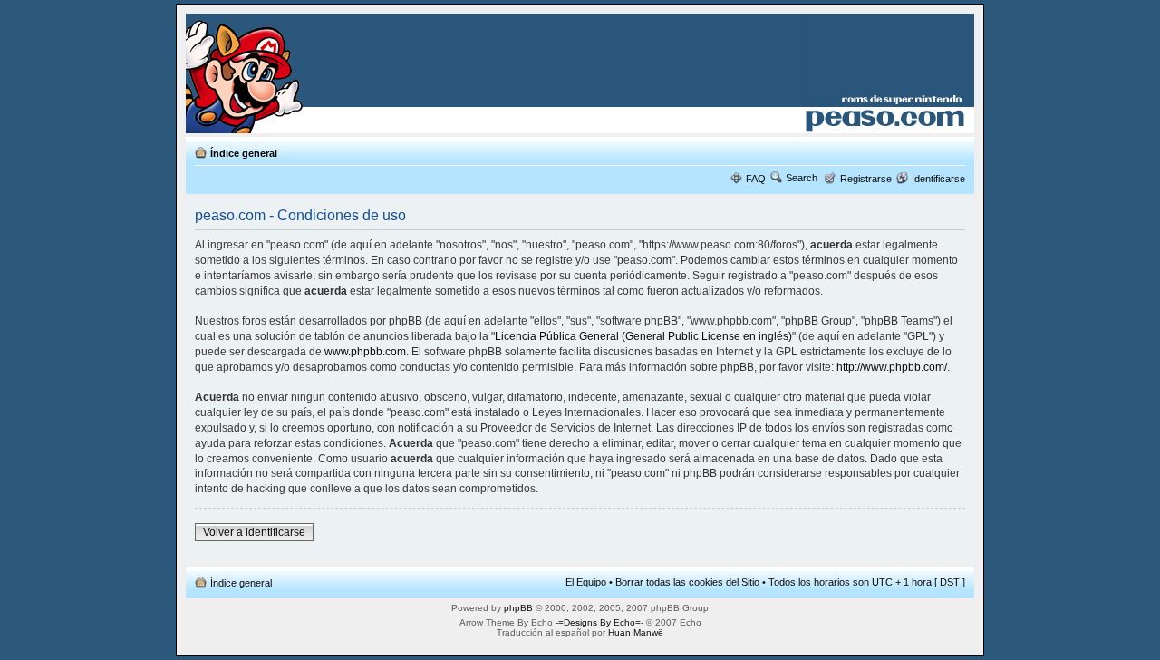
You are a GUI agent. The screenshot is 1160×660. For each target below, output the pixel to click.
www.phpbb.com (365, 351)
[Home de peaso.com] (291, 73)
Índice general (243, 153)
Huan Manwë (635, 632)
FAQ (756, 178)
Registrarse (866, 178)
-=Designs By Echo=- (599, 622)
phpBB (518, 608)
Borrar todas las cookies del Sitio (687, 582)
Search (801, 177)
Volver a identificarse (254, 532)
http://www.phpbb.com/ (891, 367)
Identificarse (938, 178)
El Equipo (586, 582)
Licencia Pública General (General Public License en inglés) (643, 336)
